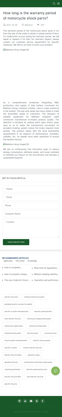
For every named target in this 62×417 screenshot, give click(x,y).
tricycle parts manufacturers (15, 340)
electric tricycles (11, 297)
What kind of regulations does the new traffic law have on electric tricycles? (47, 268)
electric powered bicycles (36, 369)
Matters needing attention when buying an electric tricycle (47, 274)
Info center (20, 261)
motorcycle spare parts (13, 326)
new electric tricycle (12, 319)
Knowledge (32, 261)
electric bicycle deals (13, 355)
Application (8, 261)
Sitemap (45, 411)
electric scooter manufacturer (16, 311)
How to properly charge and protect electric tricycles (17, 274)
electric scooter (10, 348)
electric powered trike (43, 311)
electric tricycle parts (41, 340)
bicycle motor (32, 333)
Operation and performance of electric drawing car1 (47, 280)
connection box (50, 333)
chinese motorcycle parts (34, 297)
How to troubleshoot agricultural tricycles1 (13, 267)
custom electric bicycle (32, 348)
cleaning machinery (12, 369)
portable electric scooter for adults (18, 304)
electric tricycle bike (12, 377)
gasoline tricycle (11, 362)
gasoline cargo (34, 355)
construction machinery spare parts (38, 362)
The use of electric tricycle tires (17, 280)
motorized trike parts (12, 333)
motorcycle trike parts (38, 326)
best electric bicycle (35, 377)
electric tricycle (10, 384)
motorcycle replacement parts (39, 319)
